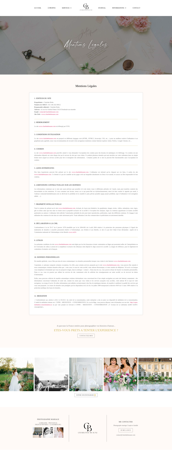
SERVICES (65, 8)
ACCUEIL (37, 8)
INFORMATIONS (118, 8)
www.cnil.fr (72, 232)
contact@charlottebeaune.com (49, 112)
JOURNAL (102, 8)
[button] (66, 8)
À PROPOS (51, 8)
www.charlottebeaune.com (50, 114)
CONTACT (136, 8)
